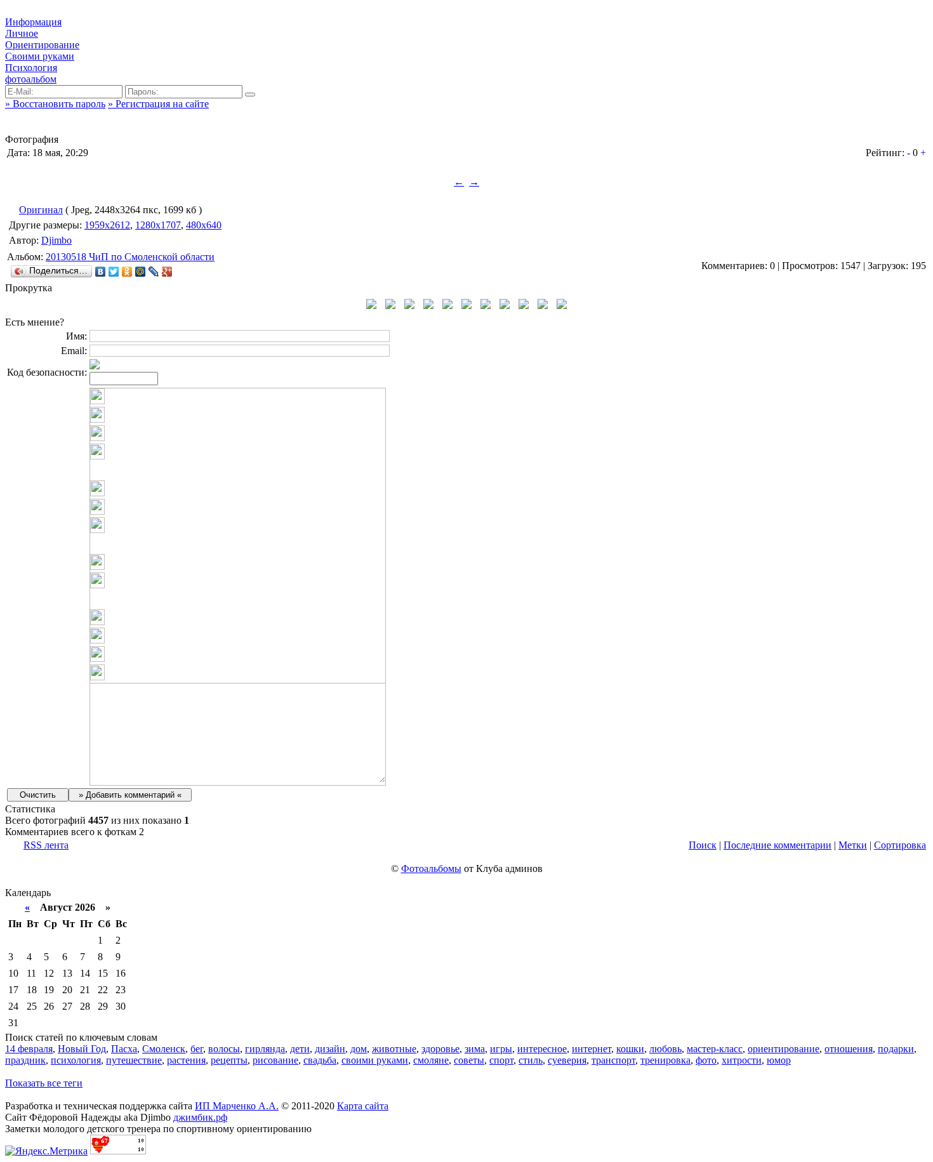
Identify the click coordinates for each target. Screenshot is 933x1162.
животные (394, 1048)
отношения (848, 1048)
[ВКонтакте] (100, 271)
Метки (852, 845)
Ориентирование (42, 44)
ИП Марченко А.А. (237, 1105)
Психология (31, 67)
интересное (542, 1048)
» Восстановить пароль (55, 103)
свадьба (319, 1060)
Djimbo (56, 240)
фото (706, 1060)
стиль (531, 1060)
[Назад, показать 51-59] (371, 305)
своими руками (374, 1060)
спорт (501, 1060)
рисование (275, 1060)
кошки (630, 1048)
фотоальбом (30, 79)
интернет (591, 1048)
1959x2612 (107, 225)
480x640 (204, 225)
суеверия (567, 1060)
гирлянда (265, 1048)
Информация (33, 22)
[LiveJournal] (154, 271)
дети (300, 1048)
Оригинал (41, 209)
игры (501, 1048)
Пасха (124, 1048)
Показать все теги (44, 1083)
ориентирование (783, 1048)
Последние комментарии (777, 845)
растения (186, 1060)
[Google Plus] (167, 271)
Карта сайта (362, 1105)
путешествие (134, 1060)
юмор (779, 1060)
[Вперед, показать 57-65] (562, 305)
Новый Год (82, 1048)
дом (358, 1048)
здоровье (440, 1048)
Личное (21, 33)
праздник (25, 1060)
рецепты (229, 1060)
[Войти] (250, 94)
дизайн (330, 1048)
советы (469, 1060)
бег (196, 1048)
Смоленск (163, 1048)
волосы (224, 1048)
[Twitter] (114, 271)
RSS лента (46, 845)
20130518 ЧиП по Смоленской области (130, 256)
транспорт (613, 1060)
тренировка (665, 1060)
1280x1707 (158, 225)
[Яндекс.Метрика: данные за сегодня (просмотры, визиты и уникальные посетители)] (46, 1151)
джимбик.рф (200, 1117)
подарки (896, 1048)
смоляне (431, 1060)
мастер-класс (715, 1048)
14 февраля (29, 1048)
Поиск (703, 845)
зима (475, 1048)
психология (76, 1060)
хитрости (742, 1060)
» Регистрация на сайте (158, 103)
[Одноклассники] (127, 271)
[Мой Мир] (140, 271)
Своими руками (39, 56)
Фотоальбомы (431, 868)
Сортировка (900, 845)
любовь (665, 1048)
